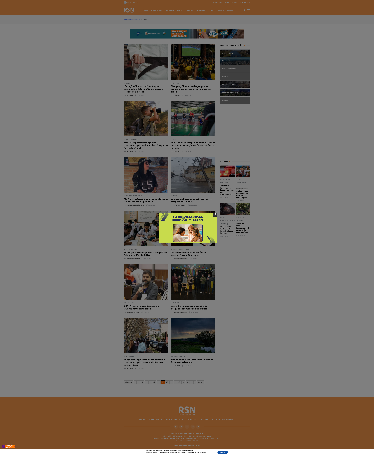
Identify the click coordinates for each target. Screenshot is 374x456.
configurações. (201, 452)
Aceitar (222, 452)
